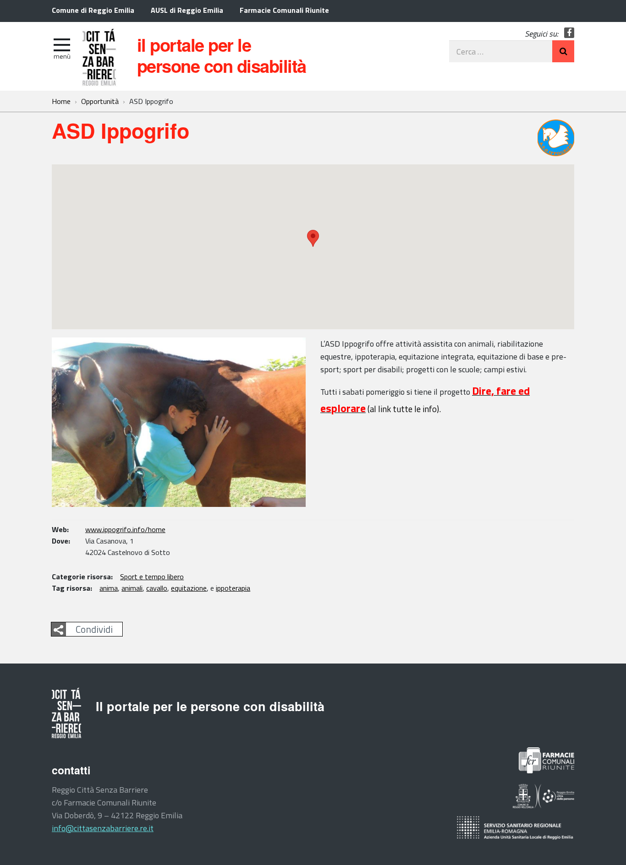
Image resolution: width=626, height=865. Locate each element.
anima (108, 587)
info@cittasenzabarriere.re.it (103, 828)
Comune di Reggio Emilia (93, 10)
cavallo (156, 587)
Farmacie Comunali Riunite (284, 10)
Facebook (569, 32)
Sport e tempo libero (152, 576)
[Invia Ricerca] (563, 51)
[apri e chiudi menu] (62, 44)
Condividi (94, 629)
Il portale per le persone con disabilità (221, 55)
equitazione (189, 587)
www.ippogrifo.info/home (125, 529)
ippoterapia (233, 587)
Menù (62, 56)
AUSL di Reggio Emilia (187, 10)
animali (132, 587)
